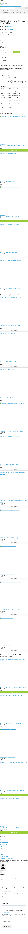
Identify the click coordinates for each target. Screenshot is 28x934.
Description (4, 57)
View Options (14, 257)
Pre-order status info (4, 852)
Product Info (4, 60)
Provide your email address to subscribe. (13, 894)
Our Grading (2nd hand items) (6, 858)
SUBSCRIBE (7, 927)
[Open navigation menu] (26, 8)
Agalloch (9, 26)
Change (1, 4)
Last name (5, 903)
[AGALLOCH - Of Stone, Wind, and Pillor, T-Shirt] (14, 15)
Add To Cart (16, 52)
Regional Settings (4, 842)
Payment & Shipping (4, 856)
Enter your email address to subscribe (13, 888)
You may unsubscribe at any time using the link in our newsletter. (13, 915)
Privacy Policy (3, 854)
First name (5, 897)
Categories (9, 10)
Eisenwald (10, 29)
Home (4, 10)
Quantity (2, 50)
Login (1, 846)
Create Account (3, 844)
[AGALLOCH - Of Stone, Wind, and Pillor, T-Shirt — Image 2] (4, 17)
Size (1, 40)
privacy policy (6, 912)
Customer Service (4, 840)
